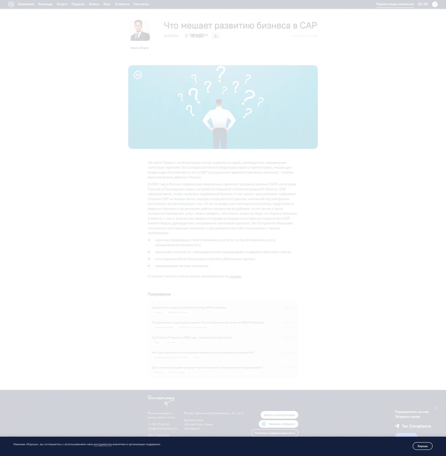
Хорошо (423, 446)
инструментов (103, 444)
